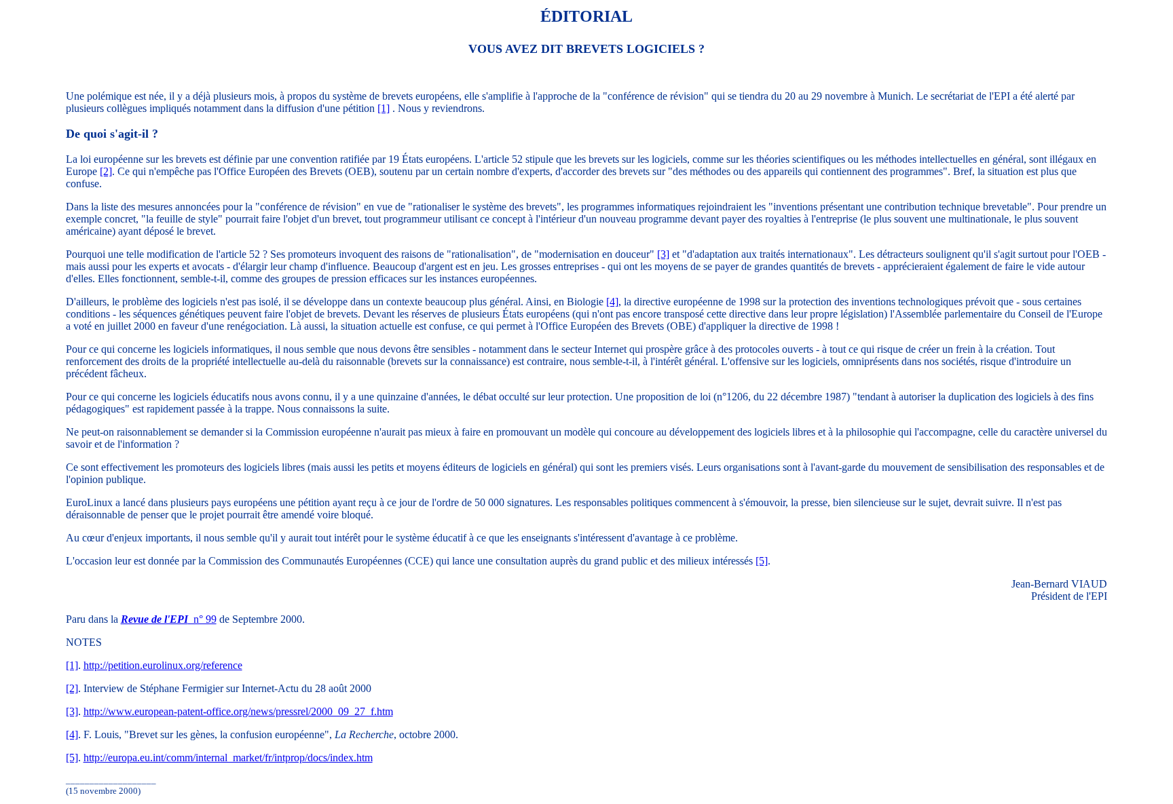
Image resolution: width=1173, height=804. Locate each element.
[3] (663, 254)
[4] (612, 301)
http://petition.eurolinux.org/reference (162, 665)
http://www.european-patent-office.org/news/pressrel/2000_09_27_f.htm (238, 711)
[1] (383, 108)
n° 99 (169, 619)
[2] (106, 171)
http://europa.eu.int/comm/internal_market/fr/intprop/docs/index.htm (228, 757)
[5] (762, 561)
